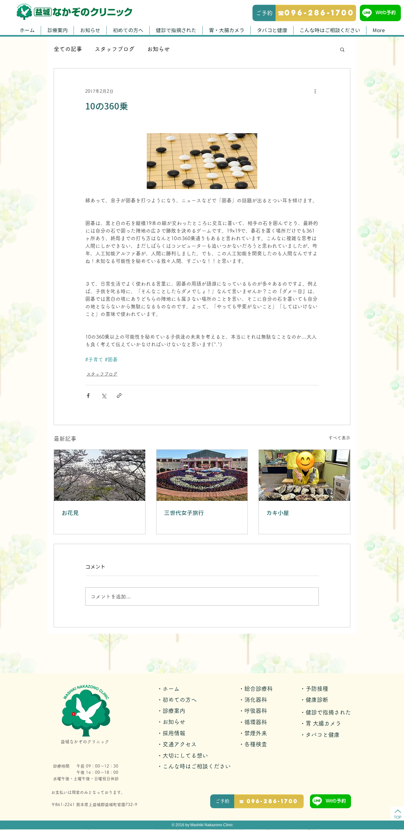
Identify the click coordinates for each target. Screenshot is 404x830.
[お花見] (99, 475)
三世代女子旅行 (184, 513)
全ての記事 (68, 49)
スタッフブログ (114, 49)
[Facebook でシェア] (88, 396)
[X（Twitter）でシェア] (104, 396)
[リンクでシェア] (119, 396)
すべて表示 (339, 438)
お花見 (70, 513)
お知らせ (158, 49)
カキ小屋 (277, 513)
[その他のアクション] (315, 91)
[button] (342, 49)
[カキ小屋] (304, 475)
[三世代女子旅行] (202, 475)
